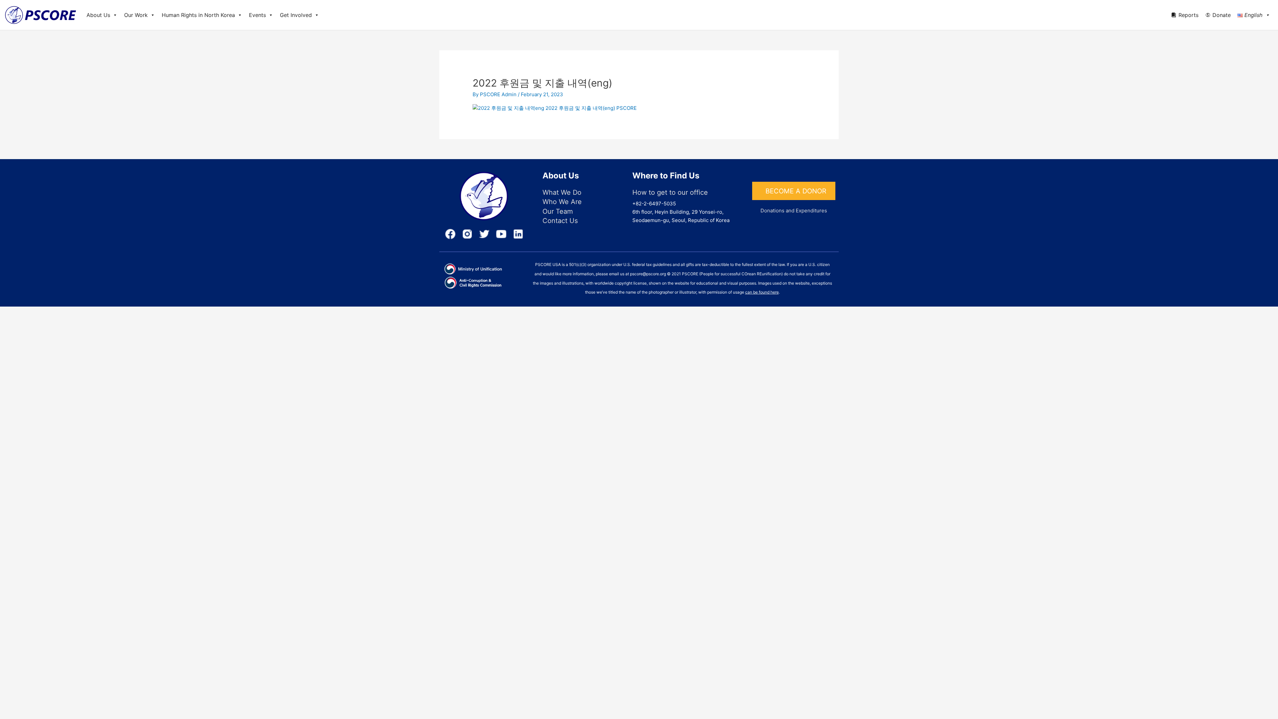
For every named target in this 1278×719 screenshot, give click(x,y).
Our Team (557, 211)
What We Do (561, 192)
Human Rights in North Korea (198, 15)
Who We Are (562, 202)
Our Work (136, 15)
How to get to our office (670, 192)
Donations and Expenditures (793, 210)
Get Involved (296, 15)
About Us (98, 15)
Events (257, 15)
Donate (1221, 15)
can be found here (762, 292)
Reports (1188, 15)
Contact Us (560, 221)
